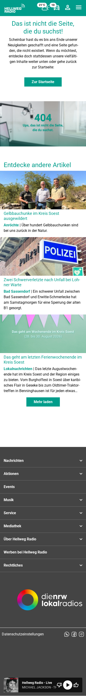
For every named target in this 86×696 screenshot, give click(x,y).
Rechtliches (13, 565)
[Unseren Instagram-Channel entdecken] (81, 634)
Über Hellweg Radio (20, 539)
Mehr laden (43, 402)
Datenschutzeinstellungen (23, 634)
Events (9, 487)
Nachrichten (14, 460)
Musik (9, 500)
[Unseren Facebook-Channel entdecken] (74, 634)
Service (10, 513)
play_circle (67, 684)
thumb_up (76, 685)
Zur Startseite (43, 82)
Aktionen (11, 473)
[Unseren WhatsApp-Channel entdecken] (66, 634)
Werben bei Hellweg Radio (25, 552)
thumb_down (59, 685)
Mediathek (12, 526)
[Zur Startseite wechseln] (15, 8)
